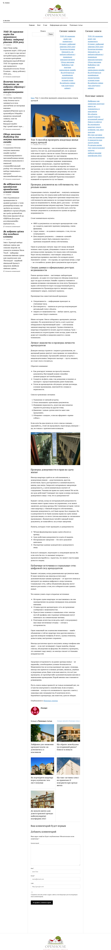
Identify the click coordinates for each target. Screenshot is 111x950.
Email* (33, 876)
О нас (45, 25)
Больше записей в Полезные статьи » (68, 721)
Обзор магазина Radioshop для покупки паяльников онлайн (14, 138)
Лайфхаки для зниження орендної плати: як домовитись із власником (42, 748)
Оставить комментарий (12, 76)
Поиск (43, 31)
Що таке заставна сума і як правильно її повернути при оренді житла (68, 781)
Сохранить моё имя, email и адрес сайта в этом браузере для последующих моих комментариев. (54, 895)
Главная (32, 25)
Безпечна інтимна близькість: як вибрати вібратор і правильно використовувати (14, 86)
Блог (39, 25)
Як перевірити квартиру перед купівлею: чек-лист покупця (42, 780)
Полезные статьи (76, 25)
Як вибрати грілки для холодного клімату (13, 234)
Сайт (32, 883)
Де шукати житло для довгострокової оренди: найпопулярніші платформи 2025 (42, 814)
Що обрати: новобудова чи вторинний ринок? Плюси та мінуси (68, 747)
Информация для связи (58, 25)
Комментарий (35, 843)
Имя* (32, 868)
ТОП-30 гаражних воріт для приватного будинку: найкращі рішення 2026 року (13, 36)
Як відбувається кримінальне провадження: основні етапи (12, 188)
